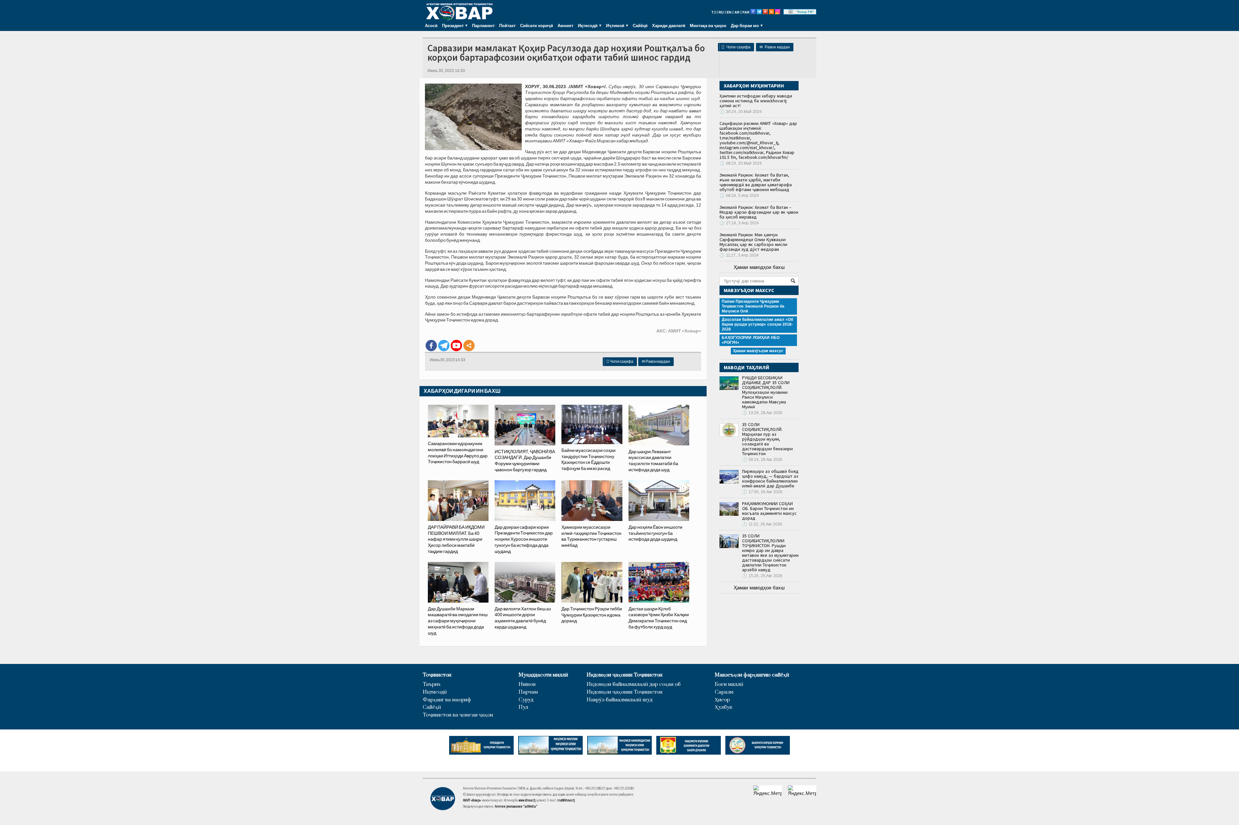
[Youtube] (456, 345)
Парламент (483, 25)
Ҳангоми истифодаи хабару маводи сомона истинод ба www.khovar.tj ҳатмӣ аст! (756, 100)
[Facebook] (431, 345)
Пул (523, 707)
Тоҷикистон (437, 675)
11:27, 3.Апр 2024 (739, 255)
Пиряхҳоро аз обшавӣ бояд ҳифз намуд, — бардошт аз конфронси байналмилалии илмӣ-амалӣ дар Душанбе (770, 478)
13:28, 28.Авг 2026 (762, 413)
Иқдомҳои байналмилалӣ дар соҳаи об (633, 684)
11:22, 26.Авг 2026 (762, 524)
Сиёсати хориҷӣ (536, 25)
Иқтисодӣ (435, 692)
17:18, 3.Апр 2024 (739, 223)
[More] (469, 345)
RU (721, 12)
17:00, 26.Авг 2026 (762, 492)
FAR (746, 12)
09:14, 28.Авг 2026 (762, 459)
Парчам (528, 692)
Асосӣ (431, 25)
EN (729, 12)
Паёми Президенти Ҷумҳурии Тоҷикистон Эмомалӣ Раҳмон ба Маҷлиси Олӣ (753, 306)
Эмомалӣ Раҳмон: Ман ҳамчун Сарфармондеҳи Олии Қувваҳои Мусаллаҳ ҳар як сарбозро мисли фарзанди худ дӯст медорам (753, 242)
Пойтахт (507, 25)
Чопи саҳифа (735, 47)
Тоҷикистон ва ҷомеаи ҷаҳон (458, 715)
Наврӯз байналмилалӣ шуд (619, 700)
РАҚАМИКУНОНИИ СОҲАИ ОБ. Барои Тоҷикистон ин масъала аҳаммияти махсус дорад (769, 511)
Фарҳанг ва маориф (447, 700)
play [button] (790, 12)
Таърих (432, 684)
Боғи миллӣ (729, 684)
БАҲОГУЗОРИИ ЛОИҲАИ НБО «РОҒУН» (751, 340)
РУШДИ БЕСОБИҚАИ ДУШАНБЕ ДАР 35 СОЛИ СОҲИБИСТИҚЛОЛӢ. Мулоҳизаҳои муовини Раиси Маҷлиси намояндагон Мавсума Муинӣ (766, 392)
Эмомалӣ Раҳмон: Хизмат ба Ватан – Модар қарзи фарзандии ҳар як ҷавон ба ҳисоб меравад (759, 212)
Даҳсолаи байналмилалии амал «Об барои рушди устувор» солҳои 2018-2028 (757, 324)
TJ (713, 12)
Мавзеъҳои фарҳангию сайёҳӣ (752, 675)
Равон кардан (775, 47)
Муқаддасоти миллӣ (543, 675)
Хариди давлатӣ (668, 25)
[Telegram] (443, 345)
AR (737, 12)
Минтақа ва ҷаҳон (708, 25)
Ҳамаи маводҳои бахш (759, 267)
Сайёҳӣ (640, 25)
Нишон (527, 684)
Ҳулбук (723, 707)
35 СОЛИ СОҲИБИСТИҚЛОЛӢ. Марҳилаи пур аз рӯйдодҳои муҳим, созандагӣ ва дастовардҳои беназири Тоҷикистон (767, 439)
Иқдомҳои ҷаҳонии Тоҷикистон (624, 675)
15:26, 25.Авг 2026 (762, 576)
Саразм (724, 692)
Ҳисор (722, 700)
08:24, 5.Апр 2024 (739, 195)
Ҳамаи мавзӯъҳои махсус (758, 351)
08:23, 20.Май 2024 (741, 163)
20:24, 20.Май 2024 (741, 111)
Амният (565, 25)
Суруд (526, 700)
